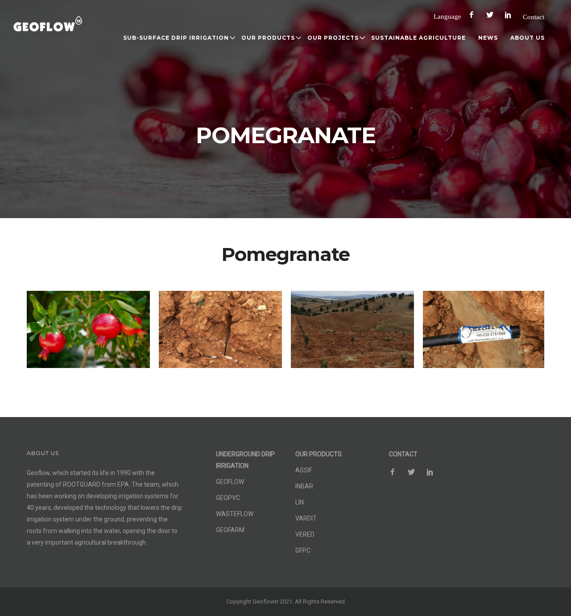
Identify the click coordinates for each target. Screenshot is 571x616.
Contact (533, 16)
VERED (304, 534)
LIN (299, 502)
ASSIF (303, 470)
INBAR (304, 486)
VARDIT (306, 518)
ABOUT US (527, 37)
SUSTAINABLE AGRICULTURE (418, 37)
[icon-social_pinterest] (510, 15)
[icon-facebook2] (474, 15)
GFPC (302, 550)
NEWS (488, 37)
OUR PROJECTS (333, 37)
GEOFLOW (230, 481)
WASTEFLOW (234, 513)
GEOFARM (230, 529)
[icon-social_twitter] (492, 15)
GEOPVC (228, 497)
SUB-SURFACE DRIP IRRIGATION (176, 37)
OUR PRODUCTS (268, 37)
